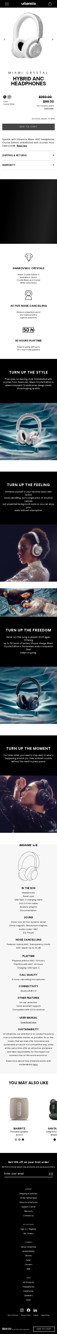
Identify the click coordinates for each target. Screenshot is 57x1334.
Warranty (28, 1211)
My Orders (28, 1234)
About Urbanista (28, 1247)
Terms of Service (13, 1315)
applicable (49, 108)
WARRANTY (9, 165)
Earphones (28, 1291)
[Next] (52, 39)
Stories (28, 1256)
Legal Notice (45, 1315)
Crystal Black (4, 97)
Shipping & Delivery (28, 1194)
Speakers (28, 1296)
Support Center (28, 1207)
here (35, 1065)
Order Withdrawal (28, 1198)
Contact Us (28, 1216)
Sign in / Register (28, 1229)
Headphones (28, 1287)
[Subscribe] (50, 1174)
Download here (28, 1022)
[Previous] (5, 39)
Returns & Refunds (28, 1202)
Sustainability (28, 1251)
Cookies (35, 1315)
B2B (28, 1269)
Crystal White (9, 97)
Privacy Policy (26, 1315)
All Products (28, 1282)
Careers (28, 1265)
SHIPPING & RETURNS (14, 155)
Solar (28, 1260)
